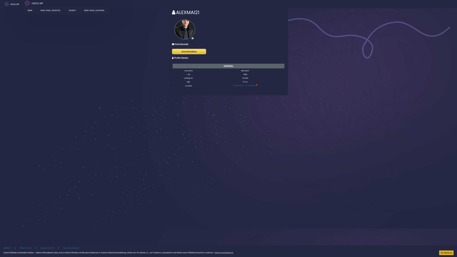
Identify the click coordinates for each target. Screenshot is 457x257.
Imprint (7, 248)
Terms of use (25, 248)
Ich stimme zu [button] (446, 253)
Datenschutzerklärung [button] (224, 253)
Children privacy (71, 248)
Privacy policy (47, 248)
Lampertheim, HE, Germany (244, 85)
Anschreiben (189, 51)
